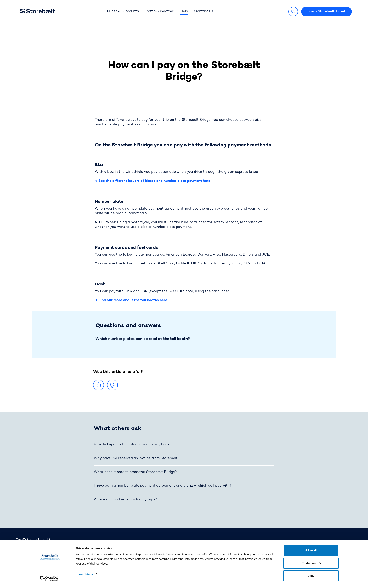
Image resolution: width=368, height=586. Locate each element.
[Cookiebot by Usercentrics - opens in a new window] (50, 578)
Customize (309, 563)
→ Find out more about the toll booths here (131, 300)
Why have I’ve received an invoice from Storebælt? (136, 458)
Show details (84, 574)
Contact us (203, 11)
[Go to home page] (43, 11)
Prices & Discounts (123, 11)
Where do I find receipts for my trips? (125, 499)
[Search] (293, 11)
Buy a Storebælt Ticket (326, 11)
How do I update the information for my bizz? (132, 444)
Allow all (311, 550)
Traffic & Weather (159, 11)
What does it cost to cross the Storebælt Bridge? (135, 472)
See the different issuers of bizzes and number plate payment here (154, 181)
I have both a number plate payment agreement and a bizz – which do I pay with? (162, 486)
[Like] (98, 385)
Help (184, 11)
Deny (311, 575)
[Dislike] (112, 385)
